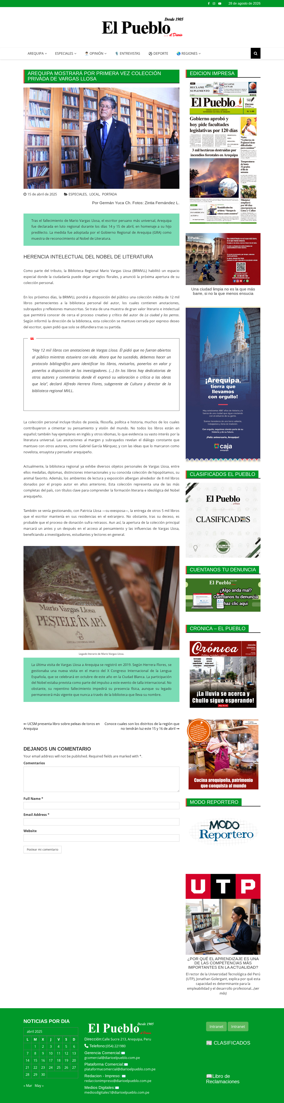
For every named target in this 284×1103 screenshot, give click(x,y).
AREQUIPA (36, 53)
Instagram (214, 3)
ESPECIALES (64, 53)
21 (27, 1067)
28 (27, 1074)
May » (39, 1085)
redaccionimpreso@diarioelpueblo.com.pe (117, 1080)
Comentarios (34, 763)
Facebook (209, 3)
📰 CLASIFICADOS (228, 1043)
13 (74, 1053)
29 (35, 1074)
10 (51, 1053)
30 (43, 1074)
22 (35, 1067)
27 (74, 1067)
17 (51, 1060)
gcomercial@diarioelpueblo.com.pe (112, 1057)
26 (66, 1067)
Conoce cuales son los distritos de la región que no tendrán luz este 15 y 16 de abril (142, 726)
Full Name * (33, 798)
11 (59, 1053)
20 (74, 1060)
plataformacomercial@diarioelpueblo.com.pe (120, 1069)
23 (43, 1067)
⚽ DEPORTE (158, 53)
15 (35, 1060)
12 (66, 1053)
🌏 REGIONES (187, 53)
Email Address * (36, 814)
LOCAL (94, 194)
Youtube (219, 3)
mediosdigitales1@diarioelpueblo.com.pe (116, 1092)
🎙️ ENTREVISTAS (127, 53)
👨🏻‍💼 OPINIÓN (94, 53)
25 (59, 1067)
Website (30, 831)
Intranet (216, 1026)
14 (27, 1060)
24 (51, 1067)
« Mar (27, 1085)
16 (43, 1060)
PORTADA (109, 194)
